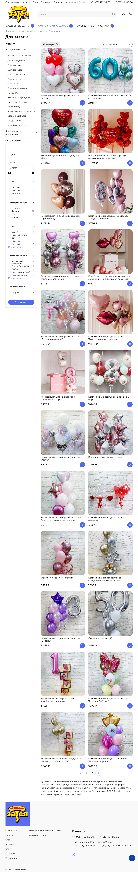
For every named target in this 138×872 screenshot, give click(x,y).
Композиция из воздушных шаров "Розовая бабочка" (107, 699)
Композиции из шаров (52, 25)
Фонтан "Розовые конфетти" (57, 577)
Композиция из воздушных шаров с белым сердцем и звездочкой (61, 519)
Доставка (46, 2)
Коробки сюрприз (18, 125)
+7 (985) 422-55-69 (100, 2)
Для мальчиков (16, 74)
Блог (35, 2)
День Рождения (16, 60)
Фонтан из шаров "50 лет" (102, 638)
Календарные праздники (92, 25)
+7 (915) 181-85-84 (123, 2)
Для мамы (13, 83)
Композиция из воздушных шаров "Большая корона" (107, 760)
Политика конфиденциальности (45, 831)
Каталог (26, 2)
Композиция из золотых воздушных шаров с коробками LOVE (61, 760)
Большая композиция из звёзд (105, 457)
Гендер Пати (15, 120)
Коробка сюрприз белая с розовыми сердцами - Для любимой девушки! (109, 277)
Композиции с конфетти (21, 111)
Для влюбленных (17, 88)
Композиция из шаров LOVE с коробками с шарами (58, 699)
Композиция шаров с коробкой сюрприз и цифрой (58, 398)
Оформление (13, 140)
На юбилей (14, 93)
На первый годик (17, 102)
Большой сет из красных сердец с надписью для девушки (107, 157)
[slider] (10, 173)
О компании (12, 2)
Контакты (10, 853)
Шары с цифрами (17, 116)
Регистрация (11, 858)
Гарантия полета (37, 835)
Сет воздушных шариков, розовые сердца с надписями (60, 277)
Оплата (58, 2)
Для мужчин (15, 79)
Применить (21, 302)
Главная (9, 31)
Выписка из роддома (19, 97)
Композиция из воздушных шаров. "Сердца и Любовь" (108, 217)
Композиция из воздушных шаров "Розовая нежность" (60, 337)
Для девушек (15, 70)
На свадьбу (14, 106)
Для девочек (15, 65)
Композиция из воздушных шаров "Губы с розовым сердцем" (107, 337)
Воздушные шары (17, 25)
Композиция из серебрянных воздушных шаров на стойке (105, 579)
